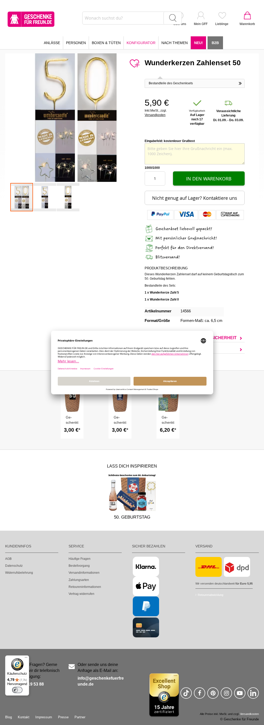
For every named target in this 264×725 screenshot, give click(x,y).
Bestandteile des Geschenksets (171, 83)
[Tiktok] (186, 695)
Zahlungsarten (79, 580)
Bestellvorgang (79, 566)
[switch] (17, 690)
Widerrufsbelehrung (19, 572)
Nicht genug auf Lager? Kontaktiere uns (194, 198)
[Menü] (26, 658)
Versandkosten (155, 115)
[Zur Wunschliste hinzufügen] (134, 64)
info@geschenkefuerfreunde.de (101, 681)
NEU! (198, 43)
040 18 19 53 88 (29, 684)
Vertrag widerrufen (81, 594)
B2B (215, 43)
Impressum (43, 717)
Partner (80, 717)
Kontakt (23, 717)
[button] (45, 197)
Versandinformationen (84, 572)
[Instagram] (226, 695)
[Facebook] (199, 695)
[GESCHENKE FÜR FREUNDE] (31, 19)
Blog (8, 717)
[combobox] (132, 18)
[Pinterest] (213, 695)
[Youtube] (239, 695)
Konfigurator (141, 43)
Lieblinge (221, 24)
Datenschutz (14, 566)
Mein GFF (201, 24)
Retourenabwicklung (210, 594)
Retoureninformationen (85, 587)
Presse (63, 717)
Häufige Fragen (79, 559)
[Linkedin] (253, 695)
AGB (8, 559)
